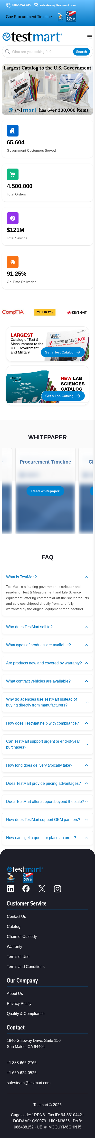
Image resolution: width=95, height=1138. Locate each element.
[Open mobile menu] (89, 36)
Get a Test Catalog (59, 352)
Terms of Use (18, 957)
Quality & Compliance (26, 1014)
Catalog (13, 926)
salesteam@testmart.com (57, 5)
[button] (41, 109)
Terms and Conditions (26, 967)
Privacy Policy (19, 1003)
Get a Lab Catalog (59, 396)
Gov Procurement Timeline (29, 17)
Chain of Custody (22, 936)
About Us (15, 993)
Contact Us (16, 916)
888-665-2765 (21, 5)
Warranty (14, 947)
